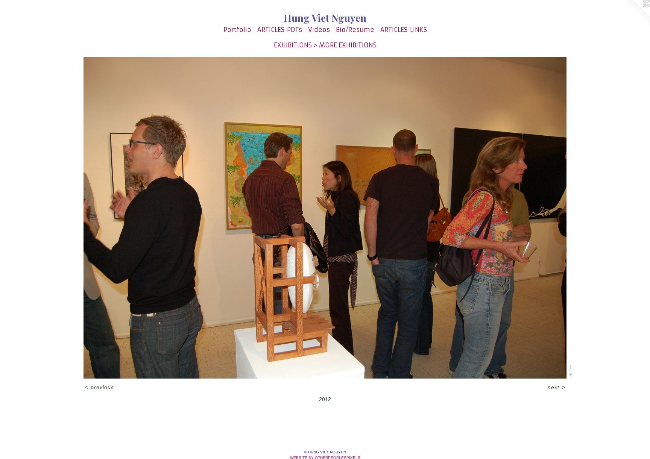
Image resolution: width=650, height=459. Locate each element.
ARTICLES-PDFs (279, 29)
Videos (319, 29)
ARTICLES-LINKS (403, 29)
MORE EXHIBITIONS (348, 45)
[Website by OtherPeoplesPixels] (635, 15)
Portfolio (237, 29)
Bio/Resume (355, 29)
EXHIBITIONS (293, 45)
